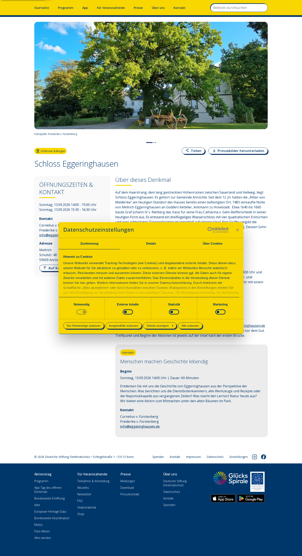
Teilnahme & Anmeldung (93, 481)
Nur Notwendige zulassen (83, 325)
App (85, 8)
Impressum (193, 457)
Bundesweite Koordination (51, 518)
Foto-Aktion (42, 531)
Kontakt (180, 8)
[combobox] (239, 7)
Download (127, 488)
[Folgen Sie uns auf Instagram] (254, 456)
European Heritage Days (50, 511)
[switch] (128, 312)
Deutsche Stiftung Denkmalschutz (175, 483)
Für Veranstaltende (111, 8)
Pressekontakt (129, 494)
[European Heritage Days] (257, 482)
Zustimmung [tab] (89, 243)
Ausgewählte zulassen (123, 325)
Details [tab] (151, 243)
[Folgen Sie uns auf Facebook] (263, 456)
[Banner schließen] (237, 230)
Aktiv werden (42, 538)
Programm (65, 8)
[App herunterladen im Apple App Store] (223, 498)
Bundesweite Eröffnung (49, 498)
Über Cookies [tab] (212, 243)
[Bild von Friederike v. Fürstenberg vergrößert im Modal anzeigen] (262, 134)
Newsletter (84, 494)
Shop (80, 514)
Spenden (158, 457)
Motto (38, 525)
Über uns (158, 8)
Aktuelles (83, 488)
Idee (37, 505)
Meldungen (127, 481)
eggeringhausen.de (250, 325)
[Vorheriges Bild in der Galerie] (39, 80)
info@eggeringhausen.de (140, 426)
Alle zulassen (190, 325)
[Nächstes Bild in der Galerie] (262, 80)
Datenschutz (215, 457)
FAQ (80, 501)
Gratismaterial (86, 507)
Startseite (41, 8)
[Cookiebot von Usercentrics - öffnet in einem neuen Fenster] (210, 230)
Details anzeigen (158, 325)
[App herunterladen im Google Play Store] (251, 498)
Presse (138, 8)
